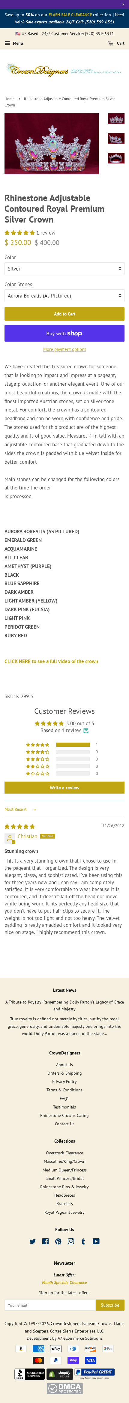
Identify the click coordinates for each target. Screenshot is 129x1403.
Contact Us (64, 1123)
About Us (64, 1064)
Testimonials (64, 1107)
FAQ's (64, 1098)
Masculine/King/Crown (65, 1161)
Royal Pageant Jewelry (64, 1212)
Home (9, 98)
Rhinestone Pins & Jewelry (64, 1186)
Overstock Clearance (64, 1153)
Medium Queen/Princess (65, 1170)
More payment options (64, 349)
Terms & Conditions (64, 1090)
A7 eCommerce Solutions (80, 1338)
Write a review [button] (65, 788)
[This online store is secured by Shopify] (59, 1378)
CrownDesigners (65, 1323)
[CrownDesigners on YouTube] (96, 1242)
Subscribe (110, 1305)
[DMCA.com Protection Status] (64, 1392)
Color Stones (18, 284)
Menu (17, 43)
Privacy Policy (64, 1081)
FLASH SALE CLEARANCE (70, 14)
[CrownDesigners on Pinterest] (58, 1242)
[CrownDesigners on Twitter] (32, 1242)
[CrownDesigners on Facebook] (45, 1242)
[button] (20, 232)
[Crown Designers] (29, 1378)
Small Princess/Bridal (65, 1178)
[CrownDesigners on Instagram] (71, 1242)
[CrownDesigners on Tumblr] (83, 1242)
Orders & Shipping (64, 1073)
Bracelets (64, 1203)
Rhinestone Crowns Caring (64, 1115)
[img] (19, 826)
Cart (120, 43)
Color (10, 257)
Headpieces (64, 1195)
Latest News (64, 990)
